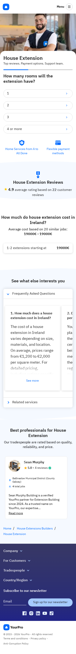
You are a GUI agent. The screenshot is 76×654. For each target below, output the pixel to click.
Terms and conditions (15, 638)
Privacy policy (38, 638)
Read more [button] (16, 513)
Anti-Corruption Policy (15, 644)
